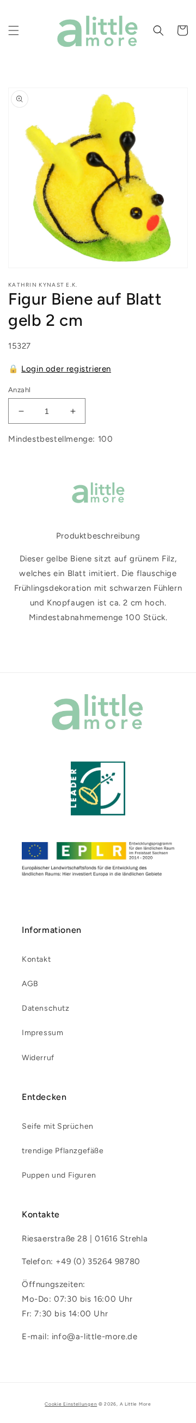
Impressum (42, 1032)
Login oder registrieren (66, 369)
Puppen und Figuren (59, 1175)
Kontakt (36, 959)
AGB (30, 983)
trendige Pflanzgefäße (63, 1150)
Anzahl (19, 390)
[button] (14, 30)
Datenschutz (46, 1008)
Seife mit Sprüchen (58, 1126)
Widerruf (38, 1057)
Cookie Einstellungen (71, 1404)
